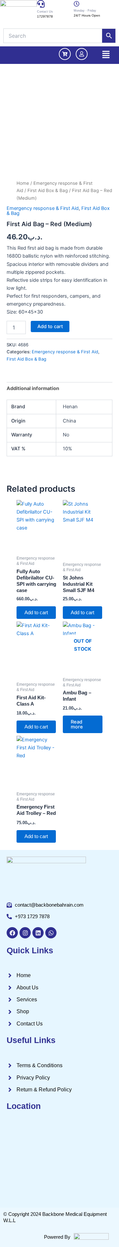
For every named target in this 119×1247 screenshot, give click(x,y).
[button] (105, 55)
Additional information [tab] (33, 388)
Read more (77, 724)
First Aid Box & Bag (47, 190)
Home (23, 183)
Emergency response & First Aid (43, 208)
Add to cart (50, 326)
